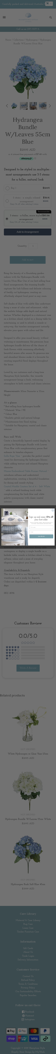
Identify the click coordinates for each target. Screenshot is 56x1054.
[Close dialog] (53, 510)
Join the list (41, 536)
